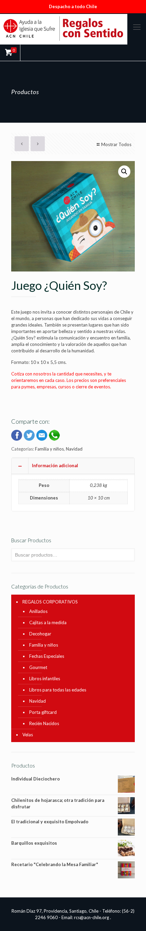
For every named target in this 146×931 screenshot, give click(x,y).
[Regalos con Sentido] (73, 28)
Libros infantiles (44, 678)
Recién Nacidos (44, 723)
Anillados (38, 611)
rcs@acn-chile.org (91, 917)
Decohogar (40, 633)
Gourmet (38, 667)
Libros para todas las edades (57, 689)
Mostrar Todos (116, 144)
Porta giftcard (43, 712)
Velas (27, 734)
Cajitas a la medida (48, 622)
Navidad (74, 449)
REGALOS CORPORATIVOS (50, 601)
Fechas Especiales (46, 656)
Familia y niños (49, 449)
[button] (124, 171)
